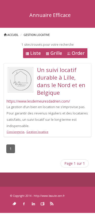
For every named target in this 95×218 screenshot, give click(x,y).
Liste (35, 53)
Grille (56, 53)
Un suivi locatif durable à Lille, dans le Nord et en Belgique (61, 81)
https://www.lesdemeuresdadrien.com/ (38, 101)
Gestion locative (37, 35)
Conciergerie (15, 132)
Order (78, 53)
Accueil (12, 35)
